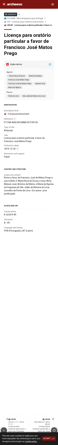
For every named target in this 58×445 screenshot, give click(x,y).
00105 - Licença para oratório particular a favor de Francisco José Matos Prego (30, 25)
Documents (10, 14)
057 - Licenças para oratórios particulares (25, 22)
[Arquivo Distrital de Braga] (12, 5)
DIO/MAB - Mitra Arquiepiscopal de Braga (25, 18)
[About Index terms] (50, 64)
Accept (47, 438)
